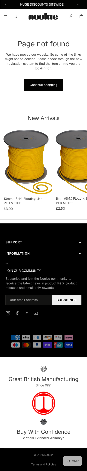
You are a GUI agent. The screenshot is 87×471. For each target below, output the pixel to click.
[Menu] (5, 16)
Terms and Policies (43, 464)
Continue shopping (43, 85)
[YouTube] (35, 313)
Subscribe (67, 300)
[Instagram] (8, 313)
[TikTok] (26, 313)
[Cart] (81, 16)
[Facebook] (17, 313)
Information (18, 253)
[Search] (15, 16)
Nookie (48, 455)
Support (14, 242)
